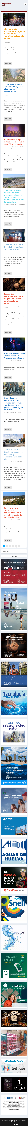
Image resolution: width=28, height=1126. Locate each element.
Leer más (8, 64)
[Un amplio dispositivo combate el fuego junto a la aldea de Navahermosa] (14, 75)
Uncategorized (7, 42)
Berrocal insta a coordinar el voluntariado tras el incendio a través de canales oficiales (13, 512)
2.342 (16, 547)
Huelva (22, 252)
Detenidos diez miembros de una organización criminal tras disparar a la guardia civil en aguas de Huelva (13, 404)
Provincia (6, 95)
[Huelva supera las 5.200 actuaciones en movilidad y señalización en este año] (14, 440)
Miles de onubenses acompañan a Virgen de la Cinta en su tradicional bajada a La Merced (14, 34)
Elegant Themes (13, 1120)
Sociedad (6, 148)
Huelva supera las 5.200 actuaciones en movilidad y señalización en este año (13, 454)
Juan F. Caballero (13, 41)
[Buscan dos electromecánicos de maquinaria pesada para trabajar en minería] (14, 284)
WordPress (14, 1121)
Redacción (12, 94)
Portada (23, 204)
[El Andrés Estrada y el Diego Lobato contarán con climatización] (14, 235)
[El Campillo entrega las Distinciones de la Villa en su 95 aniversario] (14, 130)
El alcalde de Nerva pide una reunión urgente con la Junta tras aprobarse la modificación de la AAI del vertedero (14, 196)
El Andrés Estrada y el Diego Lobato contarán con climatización (14, 246)
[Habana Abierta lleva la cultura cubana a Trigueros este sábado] (14, 344)
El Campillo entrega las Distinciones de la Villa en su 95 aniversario (14, 141)
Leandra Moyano (13, 306)
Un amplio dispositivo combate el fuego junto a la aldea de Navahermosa (14, 88)
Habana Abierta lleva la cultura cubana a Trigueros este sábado (14, 355)
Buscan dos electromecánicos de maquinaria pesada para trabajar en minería (13, 299)
